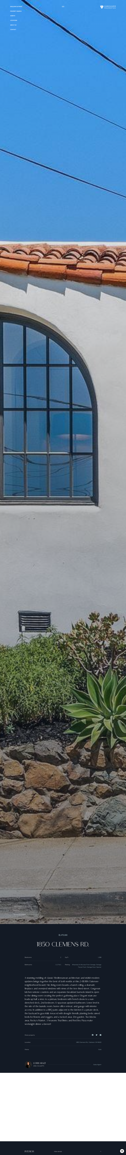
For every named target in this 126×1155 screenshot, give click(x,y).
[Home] (108, 7)
